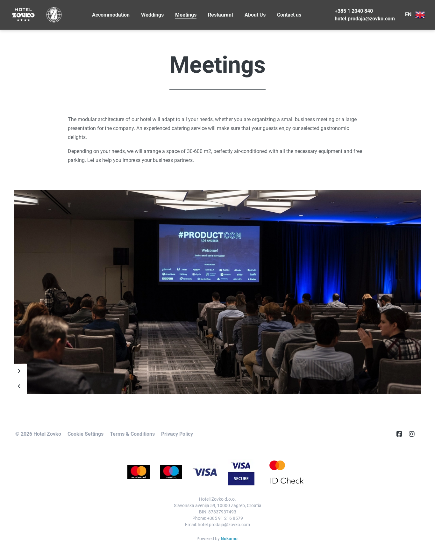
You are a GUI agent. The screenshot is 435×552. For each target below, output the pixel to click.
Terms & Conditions (132, 434)
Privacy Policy (177, 434)
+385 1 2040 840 (354, 11)
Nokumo (229, 538)
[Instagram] (414, 434)
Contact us (289, 15)
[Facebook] (401, 434)
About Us (255, 15)
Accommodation (111, 15)
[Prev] (19, 386)
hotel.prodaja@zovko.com (365, 19)
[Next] (19, 371)
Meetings (185, 15)
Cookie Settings (85, 434)
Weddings (152, 15)
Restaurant (220, 15)
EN (409, 14)
